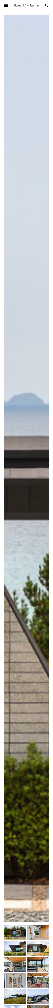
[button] (6, 5)
